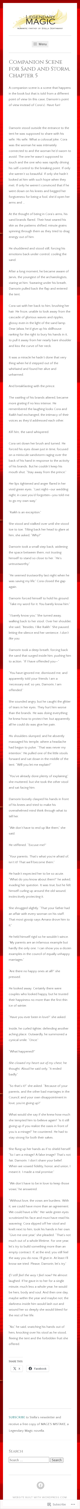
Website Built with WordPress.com (40, 1497)
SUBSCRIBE (17, 1417)
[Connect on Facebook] (40, 1485)
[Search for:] (29, 1460)
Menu (42, 44)
